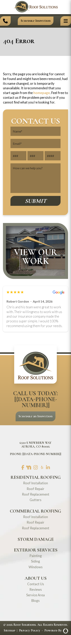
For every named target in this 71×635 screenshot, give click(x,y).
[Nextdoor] (28, 468)
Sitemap (9, 630)
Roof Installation (35, 483)
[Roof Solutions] (35, 11)
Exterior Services (35, 550)
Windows (36, 567)
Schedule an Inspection (35, 416)
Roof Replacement (35, 494)
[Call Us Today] (5, 21)
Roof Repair (35, 489)
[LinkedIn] (48, 467)
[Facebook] (22, 467)
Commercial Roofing (35, 511)
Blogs (35, 600)
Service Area (35, 595)
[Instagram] (35, 467)
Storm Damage (36, 539)
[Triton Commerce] (65, 630)
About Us (36, 578)
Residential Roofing (35, 477)
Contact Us (35, 584)
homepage (41, 93)
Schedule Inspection (35, 21)
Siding (35, 561)
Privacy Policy (29, 630)
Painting (35, 556)
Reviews (35, 589)
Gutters (35, 500)
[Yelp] (42, 467)
